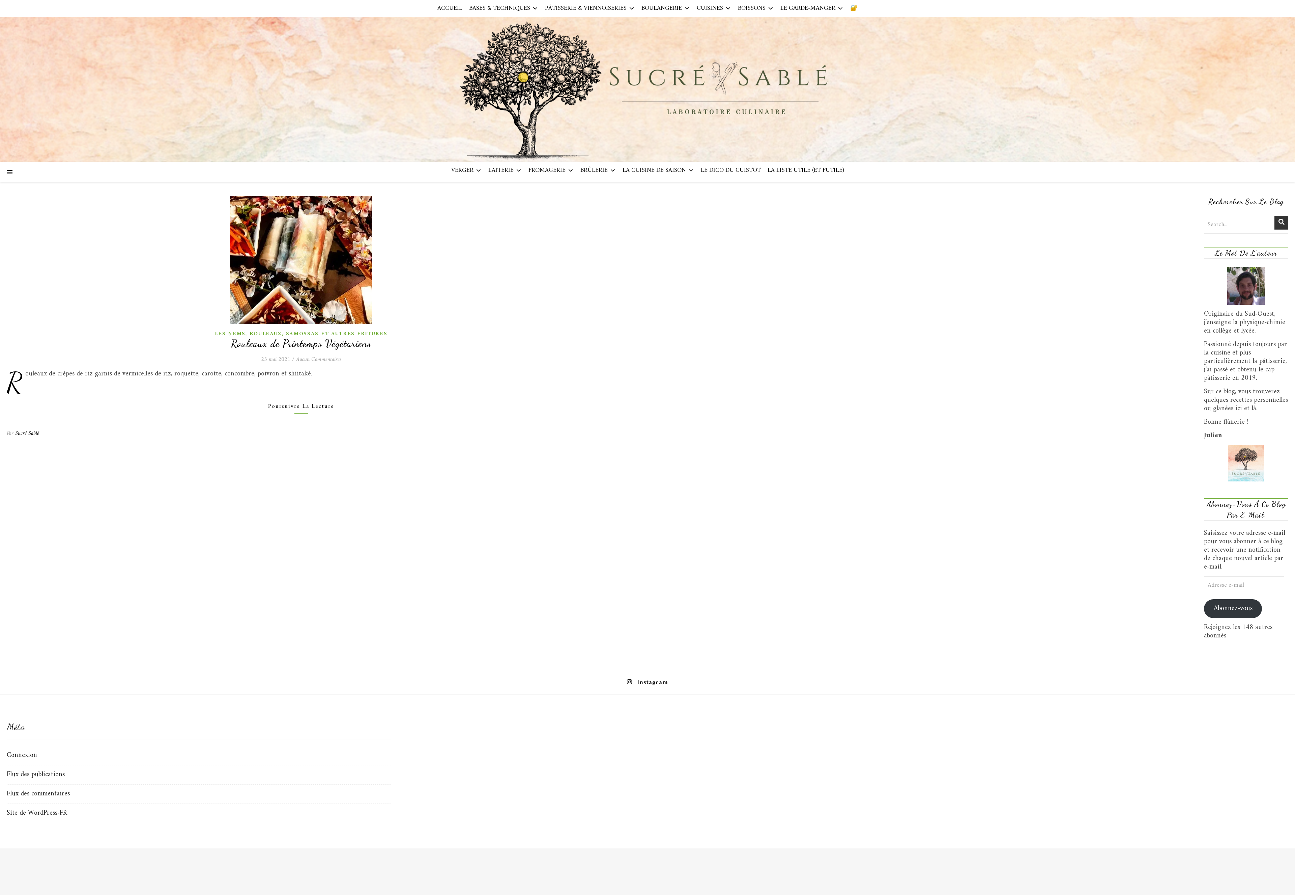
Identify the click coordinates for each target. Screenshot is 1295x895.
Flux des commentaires (38, 794)
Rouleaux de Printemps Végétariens (301, 343)
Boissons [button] (752, 8)
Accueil (449, 8)
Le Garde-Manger (807, 8)
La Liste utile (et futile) (806, 170)
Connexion (22, 755)
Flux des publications (36, 775)
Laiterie (501, 170)
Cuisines (710, 8)
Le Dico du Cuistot (731, 170)
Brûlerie (594, 170)
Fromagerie (547, 170)
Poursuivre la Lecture (301, 406)
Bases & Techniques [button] (499, 8)
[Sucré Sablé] (647, 89)
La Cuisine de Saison (654, 170)
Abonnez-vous (1233, 608)
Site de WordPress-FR (37, 813)
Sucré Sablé (27, 433)
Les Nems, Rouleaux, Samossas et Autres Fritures (301, 334)
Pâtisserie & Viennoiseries (586, 8)
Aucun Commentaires (318, 359)
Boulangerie (661, 8)
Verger (462, 170)
